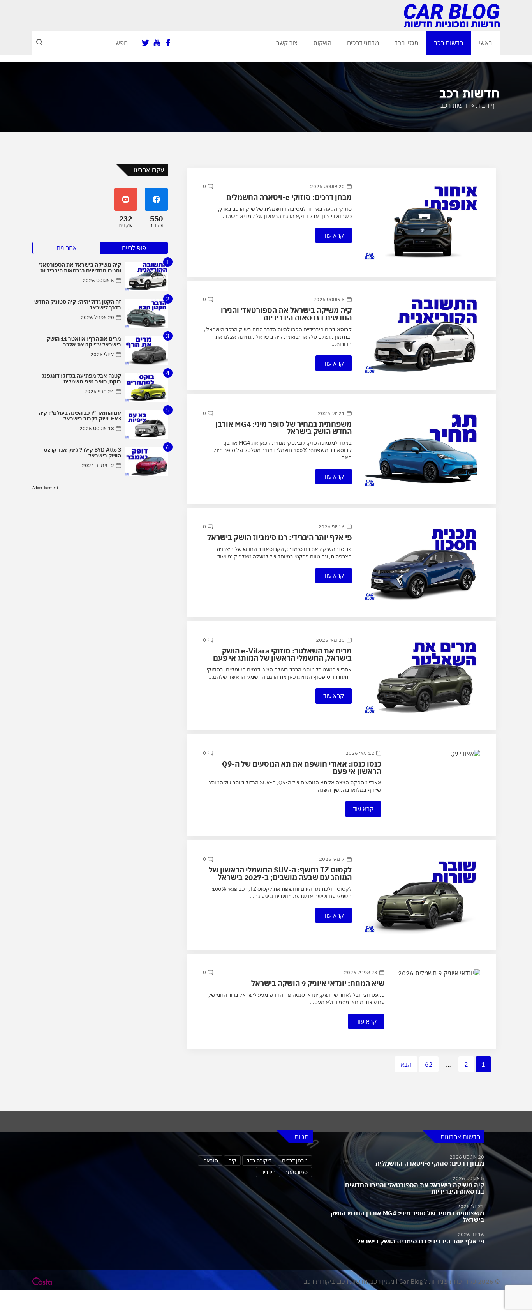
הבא (406, 1064)
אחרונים (66, 248)
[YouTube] (156, 43)
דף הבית (487, 105)
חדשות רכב (448, 43)
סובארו (210, 1160)
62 (429, 1064)
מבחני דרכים (363, 43)
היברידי (268, 1172)
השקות (322, 43)
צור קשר (287, 43)
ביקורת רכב (259, 1160)
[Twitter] (145, 43)
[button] (39, 43)
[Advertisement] (100, 545)
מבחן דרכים (295, 1160)
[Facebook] (168, 43)
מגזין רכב (406, 43)
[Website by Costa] (42, 1281)
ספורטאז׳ (297, 1172)
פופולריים (134, 248)
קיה (232, 1160)
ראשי (485, 43)
